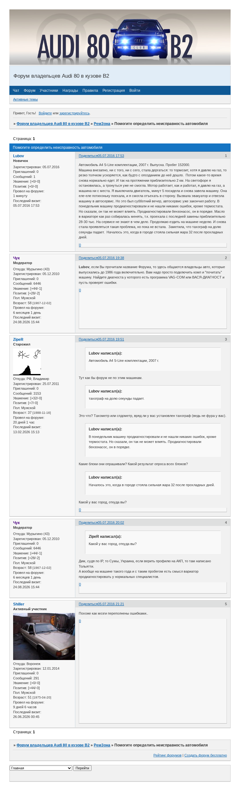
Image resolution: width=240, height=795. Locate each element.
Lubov (18, 156)
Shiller (18, 604)
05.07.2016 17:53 (111, 156)
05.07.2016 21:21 (111, 604)
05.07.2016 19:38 (111, 258)
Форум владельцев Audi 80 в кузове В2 (53, 124)
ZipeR (18, 339)
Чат (16, 90)
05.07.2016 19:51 (111, 339)
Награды (70, 90)
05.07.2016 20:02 (111, 522)
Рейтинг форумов (167, 755)
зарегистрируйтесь (74, 113)
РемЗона (102, 124)
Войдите (45, 113)
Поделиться (88, 156)
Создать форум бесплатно (205, 755)
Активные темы (25, 99)
